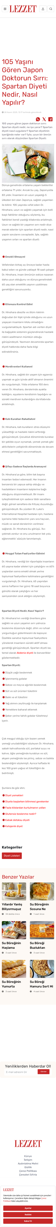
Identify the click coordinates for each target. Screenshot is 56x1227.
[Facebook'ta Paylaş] (50, 119)
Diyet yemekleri (14, 795)
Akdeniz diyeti (25, 652)
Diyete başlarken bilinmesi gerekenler (27, 801)
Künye (28, 1156)
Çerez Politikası (28, 1170)
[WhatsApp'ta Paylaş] (37, 119)
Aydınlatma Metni (28, 1163)
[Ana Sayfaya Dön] (28, 1143)
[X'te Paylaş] (44, 119)
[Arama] (50, 9)
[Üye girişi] (43, 9)
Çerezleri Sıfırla (28, 1174)
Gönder (44, 1072)
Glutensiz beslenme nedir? (20, 813)
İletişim (28, 1159)
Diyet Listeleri (12, 855)
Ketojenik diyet (14, 826)
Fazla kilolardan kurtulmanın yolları (25, 807)
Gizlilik (28, 1167)
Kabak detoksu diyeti (17, 820)
